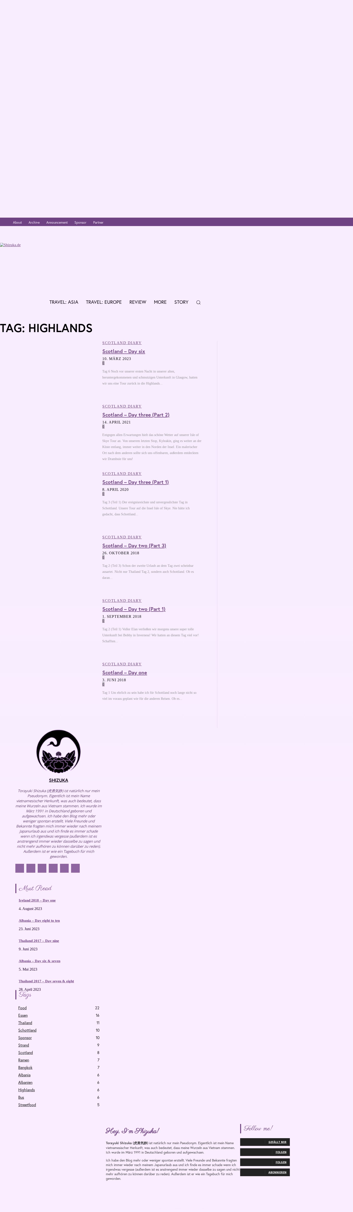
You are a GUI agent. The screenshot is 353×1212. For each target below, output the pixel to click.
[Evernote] (349, 222)
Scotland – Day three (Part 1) (135, 482)
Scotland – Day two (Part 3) (134, 545)
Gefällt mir (277, 1142)
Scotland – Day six (123, 351)
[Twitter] (327, 222)
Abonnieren (277, 1172)
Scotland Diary (122, 343)
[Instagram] (320, 222)
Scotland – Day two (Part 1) (133, 609)
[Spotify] (341, 222)
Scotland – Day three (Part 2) (136, 414)
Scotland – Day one (124, 672)
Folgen (281, 1152)
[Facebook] (313, 222)
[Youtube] (334, 222)
